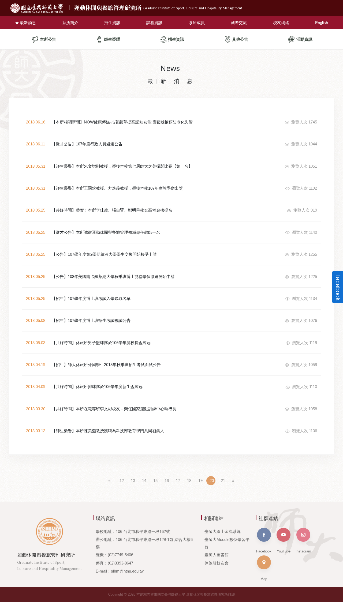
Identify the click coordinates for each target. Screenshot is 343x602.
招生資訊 (112, 22)
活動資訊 (304, 39)
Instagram (303, 551)
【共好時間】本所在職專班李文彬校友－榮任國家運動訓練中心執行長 (114, 409)
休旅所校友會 (216, 563)
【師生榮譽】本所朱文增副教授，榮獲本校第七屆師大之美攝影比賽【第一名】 (122, 166)
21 (223, 480)
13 (133, 480)
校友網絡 (281, 22)
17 (178, 480)
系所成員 (197, 22)
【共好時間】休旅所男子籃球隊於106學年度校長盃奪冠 (101, 342)
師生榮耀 (112, 39)
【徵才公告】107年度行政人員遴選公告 (87, 144)
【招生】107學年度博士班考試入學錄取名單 (91, 298)
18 (189, 480)
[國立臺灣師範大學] (41, 8)
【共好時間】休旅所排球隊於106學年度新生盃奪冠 (97, 386)
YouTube (283, 551)
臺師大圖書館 (216, 554)
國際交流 (239, 22)
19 (200, 480)
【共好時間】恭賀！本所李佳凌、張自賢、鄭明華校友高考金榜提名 (112, 210)
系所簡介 (70, 22)
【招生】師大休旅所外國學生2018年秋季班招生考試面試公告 (106, 364)
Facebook (263, 551)
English (321, 22)
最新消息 (28, 22)
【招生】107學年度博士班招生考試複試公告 (91, 320)
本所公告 (48, 39)
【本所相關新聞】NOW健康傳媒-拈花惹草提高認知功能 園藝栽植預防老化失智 (122, 122)
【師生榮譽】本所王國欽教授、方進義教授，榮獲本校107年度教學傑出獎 (117, 188)
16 (167, 480)
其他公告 (240, 39)
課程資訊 (154, 22)
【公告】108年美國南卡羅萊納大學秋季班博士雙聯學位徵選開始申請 (113, 276)
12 (122, 480)
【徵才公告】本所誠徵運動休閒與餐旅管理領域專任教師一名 (106, 232)
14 (144, 480)
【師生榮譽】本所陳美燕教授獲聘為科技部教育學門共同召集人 (108, 430)
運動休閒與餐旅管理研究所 (158, 8)
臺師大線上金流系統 (222, 531)
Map (263, 579)
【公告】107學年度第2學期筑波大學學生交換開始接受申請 (104, 254)
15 (155, 480)
